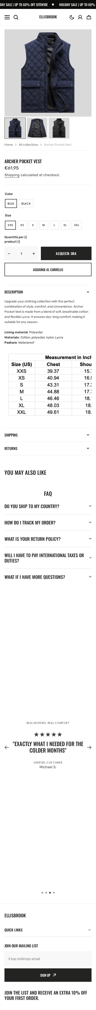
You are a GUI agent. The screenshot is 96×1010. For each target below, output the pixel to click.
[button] (72, 17)
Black (27, 205)
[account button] (80, 17)
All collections (28, 145)
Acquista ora (66, 253)
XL (66, 226)
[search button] (16, 17)
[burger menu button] (7, 17)
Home (8, 145)
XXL (78, 226)
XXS (12, 226)
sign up (45, 975)
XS (23, 226)
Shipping (12, 175)
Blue (12, 205)
